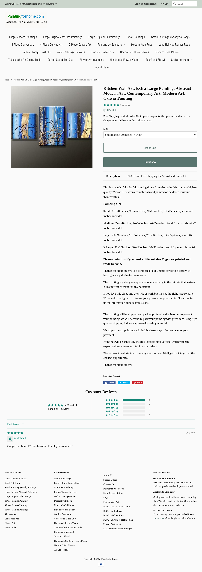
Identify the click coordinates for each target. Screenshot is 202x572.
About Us (101, 67)
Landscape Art (12, 518)
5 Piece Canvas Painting (16, 509)
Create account (150, 3)
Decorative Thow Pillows (134, 52)
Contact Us (108, 484)
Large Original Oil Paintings (104, 37)
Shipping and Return (113, 493)
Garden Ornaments (103, 52)
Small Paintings (136, 37)
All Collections (61, 549)
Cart (166, 3)
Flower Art (10, 523)
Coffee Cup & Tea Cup (60, 60)
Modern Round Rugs (64, 487)
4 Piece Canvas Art (51, 44)
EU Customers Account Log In (117, 528)
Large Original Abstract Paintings (62, 37)
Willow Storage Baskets (71, 52)
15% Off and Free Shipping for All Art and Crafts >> (155, 176)
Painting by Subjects (110, 44)
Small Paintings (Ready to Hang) (170, 37)
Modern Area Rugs (141, 44)
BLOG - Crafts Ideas (112, 510)
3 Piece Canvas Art (22, 44)
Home (7, 80)
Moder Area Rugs (62, 478)
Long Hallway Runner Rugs (174, 44)
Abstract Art (11, 514)
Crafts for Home (181, 60)
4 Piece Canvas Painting (16, 505)
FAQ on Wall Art (111, 501)
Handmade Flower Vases (124, 60)
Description (113, 176)
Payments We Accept (113, 488)
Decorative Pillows (63, 500)
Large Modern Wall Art (16, 478)
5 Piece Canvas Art (80, 44)
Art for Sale (10, 527)
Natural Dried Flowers (64, 545)
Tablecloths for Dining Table (24, 60)
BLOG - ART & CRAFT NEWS (117, 506)
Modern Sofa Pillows (167, 52)
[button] (111, 105)
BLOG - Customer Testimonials (118, 519)
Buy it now (150, 162)
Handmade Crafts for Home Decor (70, 540)
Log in (137, 3)
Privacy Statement (112, 524)
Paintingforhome (109, 558)
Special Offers (110, 479)
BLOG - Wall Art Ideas (113, 515)
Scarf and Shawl (155, 60)
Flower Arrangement (92, 60)
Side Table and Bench (64, 509)
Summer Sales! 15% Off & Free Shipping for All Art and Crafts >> (31, 3)
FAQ (105, 497)
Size (105, 128)
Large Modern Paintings (23, 37)
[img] (15, 433)
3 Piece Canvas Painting (16, 500)
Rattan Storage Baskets (36, 52)
